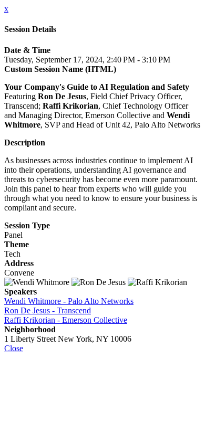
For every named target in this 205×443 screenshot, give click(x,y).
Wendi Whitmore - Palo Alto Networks (69, 301)
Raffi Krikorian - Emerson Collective (65, 319)
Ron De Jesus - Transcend (47, 310)
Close (13, 348)
